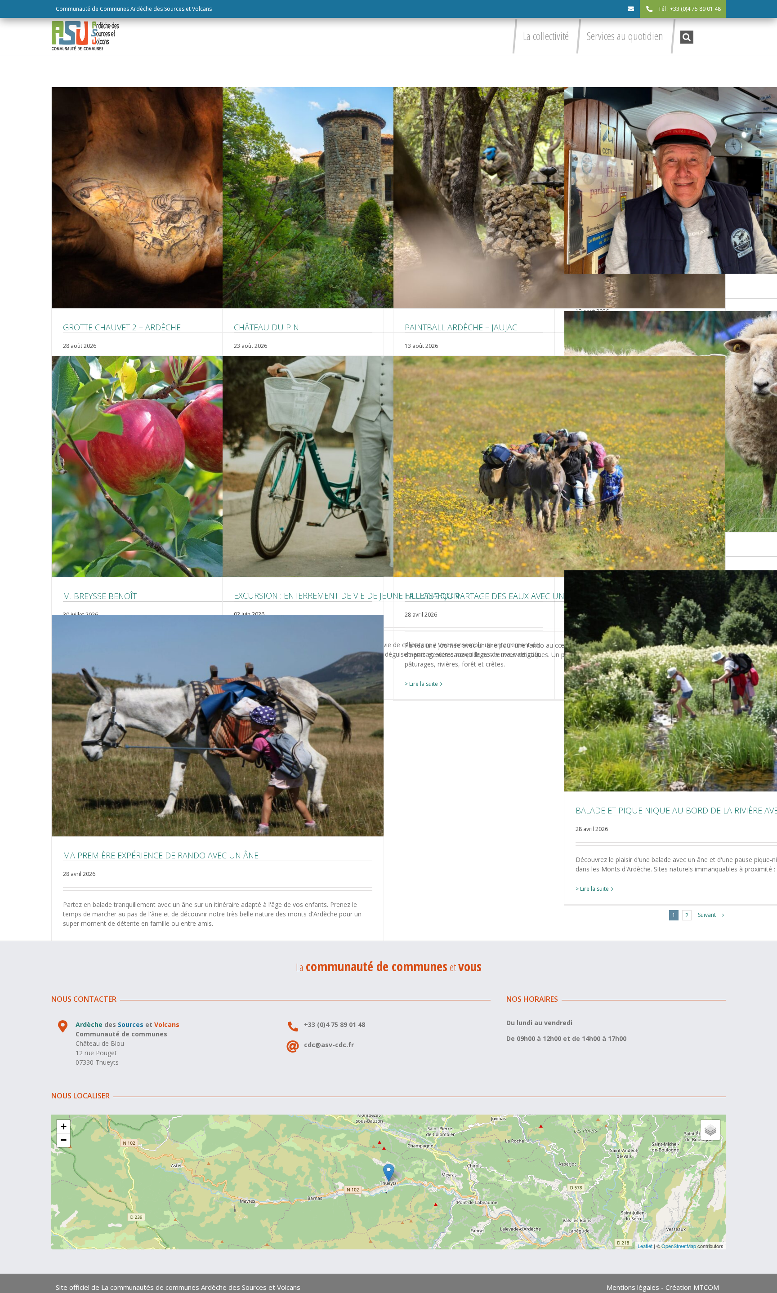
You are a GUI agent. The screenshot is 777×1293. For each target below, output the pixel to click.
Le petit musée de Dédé (730, 180)
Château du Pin (388, 198)
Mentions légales (633, 1287)
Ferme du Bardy (730, 421)
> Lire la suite (421, 684)
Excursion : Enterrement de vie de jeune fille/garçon (388, 466)
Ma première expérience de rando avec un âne (218, 726)
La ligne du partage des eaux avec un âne (559, 466)
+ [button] (64, 1126)
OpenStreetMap (678, 1245)
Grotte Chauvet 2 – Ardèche (218, 198)
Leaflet (645, 1245)
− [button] (64, 1140)
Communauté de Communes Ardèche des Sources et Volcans (134, 9)
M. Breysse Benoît (218, 466)
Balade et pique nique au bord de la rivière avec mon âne (730, 681)
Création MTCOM (692, 1287)
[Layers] (710, 1130)
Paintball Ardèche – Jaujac (559, 198)
